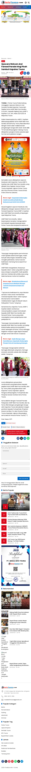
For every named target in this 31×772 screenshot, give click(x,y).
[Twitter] (21, 438)
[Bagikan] (28, 73)
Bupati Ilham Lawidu (7, 736)
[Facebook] (18, 438)
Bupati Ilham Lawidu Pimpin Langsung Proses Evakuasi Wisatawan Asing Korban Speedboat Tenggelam (18, 621)
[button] (26, 3)
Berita (3, 61)
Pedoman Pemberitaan (8, 748)
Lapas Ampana (5, 728)
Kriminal (3, 718)
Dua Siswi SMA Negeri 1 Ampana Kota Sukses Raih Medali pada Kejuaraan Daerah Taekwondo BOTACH (19, 630)
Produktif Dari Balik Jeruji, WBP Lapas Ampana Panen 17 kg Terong (17, 533)
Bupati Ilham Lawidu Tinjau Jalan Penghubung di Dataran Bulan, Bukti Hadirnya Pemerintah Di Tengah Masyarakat (19, 664)
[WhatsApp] (28, 438)
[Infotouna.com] (12, 2)
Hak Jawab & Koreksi (7, 743)
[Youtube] (12, 761)
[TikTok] (18, 761)
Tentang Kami (5, 754)
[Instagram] (9, 761)
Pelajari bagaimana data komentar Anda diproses (14, 485)
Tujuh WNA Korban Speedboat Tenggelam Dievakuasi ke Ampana (19, 642)
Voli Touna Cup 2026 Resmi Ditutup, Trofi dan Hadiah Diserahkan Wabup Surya (16, 540)
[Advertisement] (15, 39)
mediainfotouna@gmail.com (13, 700)
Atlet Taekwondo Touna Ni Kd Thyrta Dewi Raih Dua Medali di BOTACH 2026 (17, 514)
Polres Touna (11, 423)
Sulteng (3, 712)
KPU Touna (4, 733)
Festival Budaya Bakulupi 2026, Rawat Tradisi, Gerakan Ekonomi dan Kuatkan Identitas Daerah (18, 520)
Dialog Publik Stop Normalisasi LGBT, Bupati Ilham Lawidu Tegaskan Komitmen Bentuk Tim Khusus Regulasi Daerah (19, 613)
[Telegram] (24, 438)
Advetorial (4, 715)
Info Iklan (4, 746)
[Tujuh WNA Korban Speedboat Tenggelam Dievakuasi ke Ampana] (4, 643)
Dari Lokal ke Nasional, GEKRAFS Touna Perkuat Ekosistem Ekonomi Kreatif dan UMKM (18, 527)
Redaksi (3, 72)
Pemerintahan (5, 710)
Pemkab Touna (6, 730)
